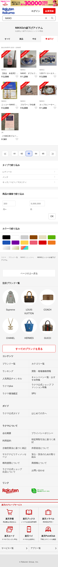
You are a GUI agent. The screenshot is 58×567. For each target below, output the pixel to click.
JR (2, 132)
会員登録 (49, 10)
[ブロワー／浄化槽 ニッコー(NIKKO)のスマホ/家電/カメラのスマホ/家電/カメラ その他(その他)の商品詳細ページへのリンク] (29, 90)
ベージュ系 (46, 237)
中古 (34, 38)
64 (36, 153)
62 (22, 153)
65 (43, 153)
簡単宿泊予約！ (48, 520)
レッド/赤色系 (46, 242)
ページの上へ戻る (29, 273)
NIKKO (3, 70)
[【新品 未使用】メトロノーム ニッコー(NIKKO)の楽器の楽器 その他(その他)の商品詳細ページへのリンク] (10, 59)
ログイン (35, 10)
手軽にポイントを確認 (48, 537)
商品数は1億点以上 (9, 520)
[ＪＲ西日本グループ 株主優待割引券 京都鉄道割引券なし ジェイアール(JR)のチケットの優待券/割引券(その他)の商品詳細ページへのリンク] (10, 121)
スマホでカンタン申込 (9, 537)
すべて (7, 38)
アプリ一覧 (36, 548)
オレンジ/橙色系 (55, 242)
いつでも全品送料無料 (29, 520)
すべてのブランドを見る (29, 348)
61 (15, 153)
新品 (21, 38)
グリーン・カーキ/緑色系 (55, 237)
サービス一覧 (8, 548)
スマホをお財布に (29, 537)
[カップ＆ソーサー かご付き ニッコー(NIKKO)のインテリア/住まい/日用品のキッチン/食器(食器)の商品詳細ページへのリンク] (48, 90)
